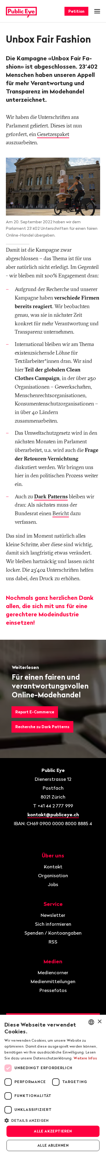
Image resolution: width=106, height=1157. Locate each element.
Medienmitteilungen (53, 981)
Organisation (53, 875)
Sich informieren (53, 924)
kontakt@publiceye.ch (53, 814)
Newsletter (53, 915)
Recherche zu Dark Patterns (42, 726)
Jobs (53, 884)
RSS (53, 942)
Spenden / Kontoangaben (53, 933)
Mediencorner (53, 972)
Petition (76, 11)
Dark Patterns (51, 496)
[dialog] (53, 1086)
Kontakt (53, 867)
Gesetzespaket (53, 134)
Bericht (60, 513)
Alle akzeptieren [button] (53, 1131)
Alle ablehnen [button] (53, 1145)
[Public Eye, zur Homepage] (21, 11)
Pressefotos (53, 990)
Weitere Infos (85, 1058)
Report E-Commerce (34, 712)
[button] (53, 1120)
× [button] (99, 1021)
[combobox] (91, 1022)
